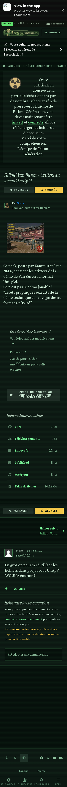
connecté (36, 122)
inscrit (17, 122)
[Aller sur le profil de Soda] (6, 205)
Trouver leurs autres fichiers (31, 208)
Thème (41, 770)
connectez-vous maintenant (23, 619)
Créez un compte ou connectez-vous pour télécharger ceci (35, 395)
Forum (7, 23)
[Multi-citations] (6, 588)
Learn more (9, 10)
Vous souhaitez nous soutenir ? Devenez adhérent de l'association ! (27, 49)
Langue (24, 770)
